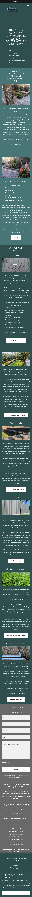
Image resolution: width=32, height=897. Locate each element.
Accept (16, 893)
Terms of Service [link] (16, 777)
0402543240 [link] (16, 1)
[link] (12, 5)
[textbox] (16, 717)
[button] (28, 5)
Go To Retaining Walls (16, 489)
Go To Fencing (16, 561)
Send (16, 769)
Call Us (16, 238)
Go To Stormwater (16, 699)
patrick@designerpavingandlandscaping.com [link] (16, 818)
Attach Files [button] (6, 762)
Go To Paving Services (16, 341)
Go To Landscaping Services (16, 415)
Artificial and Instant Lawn (16, 635)
